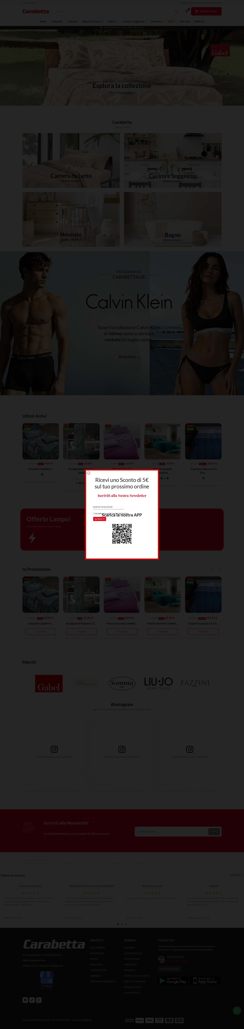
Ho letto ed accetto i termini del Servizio (111, 513)
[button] (88, 473)
